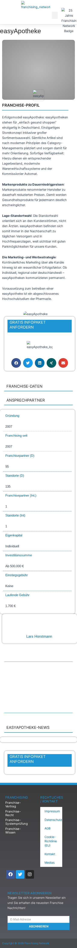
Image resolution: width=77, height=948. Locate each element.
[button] (55, 15)
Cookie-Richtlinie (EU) (50, 841)
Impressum (52, 811)
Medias (49, 862)
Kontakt (49, 854)
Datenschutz (53, 820)
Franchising (16, 797)
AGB (47, 828)
